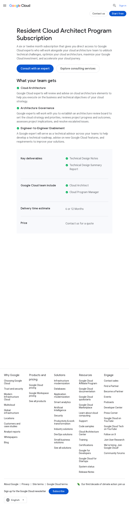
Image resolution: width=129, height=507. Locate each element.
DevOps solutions (63, 434)
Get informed (64, 355)
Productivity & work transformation (64, 422)
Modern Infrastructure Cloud (11, 397)
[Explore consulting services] (77, 69)
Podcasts (109, 402)
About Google (11, 484)
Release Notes (86, 472)
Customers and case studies (12, 425)
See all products (37, 401)
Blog (6, 442)
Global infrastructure (11, 411)
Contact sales (111, 380)
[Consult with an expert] (35, 69)
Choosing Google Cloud (13, 382)
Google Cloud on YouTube (112, 419)
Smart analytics (62, 402)
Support (83, 421)
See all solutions (62, 447)
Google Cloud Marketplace (86, 406)
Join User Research (114, 439)
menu (5, 6)
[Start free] (117, 14)
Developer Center (113, 407)
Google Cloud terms (57, 484)
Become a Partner (113, 391)
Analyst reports (12, 431)
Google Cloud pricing (36, 386)
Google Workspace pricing (39, 394)
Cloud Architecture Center (89, 433)
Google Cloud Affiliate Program (88, 382)
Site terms (38, 484)
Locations (9, 418)
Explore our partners (103, 353)
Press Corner (111, 413)
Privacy (25, 484)
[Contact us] (99, 14)
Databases (60, 388)
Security (58, 415)
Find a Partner (111, 386)
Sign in (122, 5)
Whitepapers (10, 437)
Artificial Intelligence (60, 409)
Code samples (86, 426)
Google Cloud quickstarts (86, 398)
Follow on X (110, 434)
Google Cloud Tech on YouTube (114, 427)
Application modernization (62, 395)
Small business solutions (62, 441)
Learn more (25, 355)
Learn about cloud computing (88, 414)
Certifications (86, 445)
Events (107, 396)
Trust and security (13, 388)
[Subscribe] (59, 491)
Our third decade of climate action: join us (103, 484)
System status (86, 466)
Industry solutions (63, 429)
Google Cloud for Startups (88, 460)
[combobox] (15, 500)
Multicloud (9, 405)
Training (83, 439)
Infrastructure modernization (62, 382)
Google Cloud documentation (87, 390)
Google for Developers (85, 452)
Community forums (114, 453)
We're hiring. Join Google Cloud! (113, 446)
